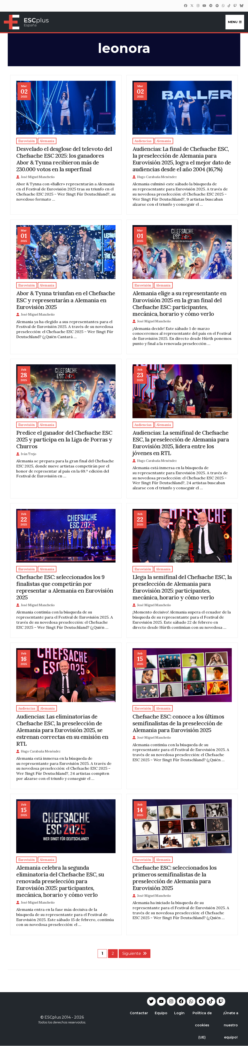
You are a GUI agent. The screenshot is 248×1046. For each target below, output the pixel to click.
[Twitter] (192, 6)
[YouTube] (204, 6)
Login (179, 1013)
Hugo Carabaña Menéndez (157, 177)
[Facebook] (185, 6)
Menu (233, 22)
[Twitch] (235, 6)
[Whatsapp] (191, 1001)
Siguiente (131, 953)
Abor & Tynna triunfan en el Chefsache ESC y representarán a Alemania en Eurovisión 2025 (65, 299)
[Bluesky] (241, 6)
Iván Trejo (28, 454)
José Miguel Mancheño (38, 177)
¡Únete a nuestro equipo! (230, 1025)
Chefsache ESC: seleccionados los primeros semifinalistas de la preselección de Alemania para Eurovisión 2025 (174, 877)
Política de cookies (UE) (202, 1025)
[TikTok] (229, 6)
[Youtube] (161, 1001)
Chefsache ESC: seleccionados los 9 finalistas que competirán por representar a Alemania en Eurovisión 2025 (64, 587)
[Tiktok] (211, 1001)
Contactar (139, 1013)
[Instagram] (198, 6)
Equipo (161, 1013)
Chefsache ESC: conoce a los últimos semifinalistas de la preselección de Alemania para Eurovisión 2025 (178, 723)
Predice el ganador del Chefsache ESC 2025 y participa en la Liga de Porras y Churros (64, 439)
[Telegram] (201, 1001)
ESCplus (53, 1017)
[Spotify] (217, 6)
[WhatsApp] (223, 6)
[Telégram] (211, 6)
